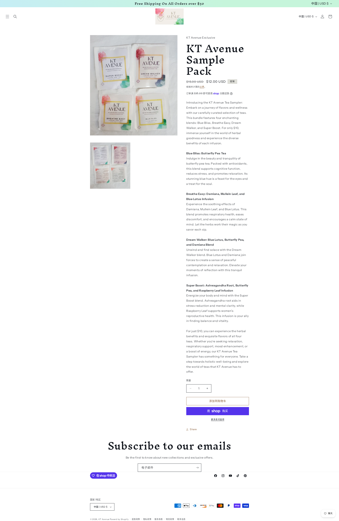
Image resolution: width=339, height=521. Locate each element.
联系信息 (181, 519)
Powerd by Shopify (119, 519)
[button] (7, 16)
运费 (202, 87)
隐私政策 (147, 519)
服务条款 (158, 519)
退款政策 (136, 519)
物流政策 (170, 519)
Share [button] (193, 429)
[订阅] (197, 468)
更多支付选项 (217, 419)
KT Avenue (104, 519)
